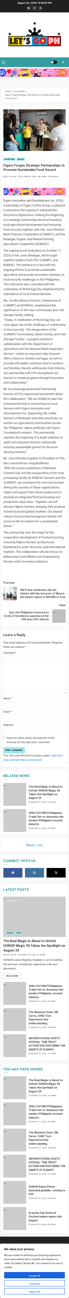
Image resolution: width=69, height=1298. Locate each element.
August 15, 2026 (38, 1198)
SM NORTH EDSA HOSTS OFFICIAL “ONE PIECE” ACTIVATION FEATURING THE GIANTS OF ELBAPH (47, 1044)
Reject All (34, 1291)
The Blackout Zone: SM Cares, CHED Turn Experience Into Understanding (43, 1018)
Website (8, 725)
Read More (12, 975)
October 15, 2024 (28, 176)
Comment (9, 652)
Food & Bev (9, 159)
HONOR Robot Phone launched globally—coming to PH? (47, 1190)
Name (7, 698)
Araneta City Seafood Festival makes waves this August (45, 1216)
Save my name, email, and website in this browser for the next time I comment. (31, 740)
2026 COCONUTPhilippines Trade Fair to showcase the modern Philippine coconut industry (46, 991)
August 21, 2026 (39, 802)
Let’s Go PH (11, 176)
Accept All (34, 1275)
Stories (20, 159)
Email (7, 711)
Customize (34, 1283)
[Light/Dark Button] (54, 62)
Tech (18, 933)
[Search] (63, 62)
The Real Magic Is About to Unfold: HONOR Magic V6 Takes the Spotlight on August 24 (34, 945)
